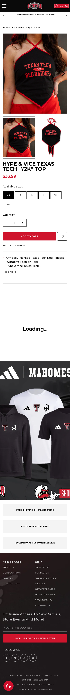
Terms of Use (15, 675)
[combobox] (56, 6)
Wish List (40, 583)
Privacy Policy (33, 675)
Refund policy (43, 600)
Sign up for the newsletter (35, 638)
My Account (42, 567)
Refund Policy (51, 675)
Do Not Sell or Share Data (35, 680)
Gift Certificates (45, 589)
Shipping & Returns (46, 578)
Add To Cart (29, 236)
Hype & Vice (34, 27)
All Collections (18, 27)
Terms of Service (45, 594)
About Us (8, 567)
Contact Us (42, 572)
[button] (3, 14)
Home (6, 27)
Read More (9, 271)
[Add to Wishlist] (62, 236)
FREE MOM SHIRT (12, 583)
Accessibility (42, 605)
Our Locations (12, 572)
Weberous (46, 689)
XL (58, 196)
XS (10, 196)
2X (10, 204)
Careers (8, 578)
